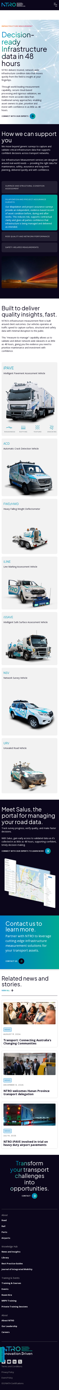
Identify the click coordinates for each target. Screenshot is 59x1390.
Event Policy (7, 1377)
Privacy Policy (8, 1372)
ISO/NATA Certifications (13, 1383)
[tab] (29, 187)
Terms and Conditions (12, 1366)
